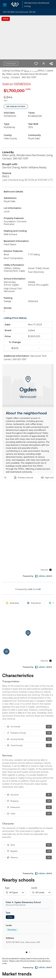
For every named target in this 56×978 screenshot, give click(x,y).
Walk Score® (34, 589)
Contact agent (11, 64)
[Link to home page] (15, 4)
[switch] (36, 63)
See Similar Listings (15, 106)
